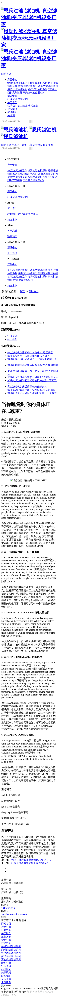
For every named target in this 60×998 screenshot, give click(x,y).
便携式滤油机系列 (17, 89)
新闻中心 (12, 96)
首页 (22, 291)
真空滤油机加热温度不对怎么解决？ (27, 386)
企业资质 (23, 105)
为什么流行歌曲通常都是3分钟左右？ (31, 859)
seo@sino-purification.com (14, 914)
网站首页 (6, 73)
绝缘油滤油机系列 (17, 82)
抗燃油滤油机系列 (28, 86)
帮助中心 (12, 112)
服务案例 (12, 109)
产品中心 (12, 79)
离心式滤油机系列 (48, 86)
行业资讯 (12, 99)
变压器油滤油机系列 (18, 270)
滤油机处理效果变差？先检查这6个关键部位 (31, 389)
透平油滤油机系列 (28, 273)
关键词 (11, 115)
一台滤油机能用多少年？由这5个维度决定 (30, 352)
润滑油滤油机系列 (37, 82)
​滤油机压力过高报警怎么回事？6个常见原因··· (32, 377)
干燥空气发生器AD (33, 92)
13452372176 (8, 908)
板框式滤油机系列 (37, 89)
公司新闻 (23, 99)
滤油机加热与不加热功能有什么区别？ (28, 355)
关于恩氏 (12, 102)
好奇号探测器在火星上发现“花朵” (29, 863)
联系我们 (12, 105)
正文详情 (12, 253)
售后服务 (33, 105)
